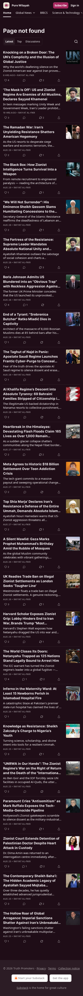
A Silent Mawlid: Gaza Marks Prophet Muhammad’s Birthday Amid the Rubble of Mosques (28, 543)
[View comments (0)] (24, 80)
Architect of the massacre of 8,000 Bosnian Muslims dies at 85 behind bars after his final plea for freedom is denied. (31, 331)
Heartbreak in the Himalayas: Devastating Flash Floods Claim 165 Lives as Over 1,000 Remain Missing (32, 431)
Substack (22, 988)
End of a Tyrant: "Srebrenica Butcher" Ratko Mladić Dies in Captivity (27, 319)
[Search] (76, 41)
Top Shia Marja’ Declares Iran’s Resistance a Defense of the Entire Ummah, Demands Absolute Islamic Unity (32, 506)
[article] (41, 66)
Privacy (41, 968)
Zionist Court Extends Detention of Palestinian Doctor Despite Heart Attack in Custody (31, 843)
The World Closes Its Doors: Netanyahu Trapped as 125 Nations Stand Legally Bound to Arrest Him (31, 656)
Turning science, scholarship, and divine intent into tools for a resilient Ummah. (29, 742)
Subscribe (61, 5)
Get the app (60, 978)
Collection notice (69, 968)
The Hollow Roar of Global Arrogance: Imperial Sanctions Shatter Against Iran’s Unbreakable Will (31, 918)
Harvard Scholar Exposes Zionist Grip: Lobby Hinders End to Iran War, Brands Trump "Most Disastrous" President (29, 619)
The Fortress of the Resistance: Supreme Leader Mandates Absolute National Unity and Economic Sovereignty (28, 244)
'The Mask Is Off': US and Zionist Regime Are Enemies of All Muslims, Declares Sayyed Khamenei (32, 94)
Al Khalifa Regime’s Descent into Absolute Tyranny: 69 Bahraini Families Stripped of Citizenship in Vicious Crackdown (31, 394)
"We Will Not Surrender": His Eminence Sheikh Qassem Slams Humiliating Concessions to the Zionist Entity (29, 207)
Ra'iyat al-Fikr (25, 75)
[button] (7, 13)
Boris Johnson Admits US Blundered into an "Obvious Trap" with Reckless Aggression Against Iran (31, 282)
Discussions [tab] (32, 41)
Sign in (75, 5)
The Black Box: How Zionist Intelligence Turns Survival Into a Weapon (30, 169)
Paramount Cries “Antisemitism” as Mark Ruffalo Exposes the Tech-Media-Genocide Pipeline (31, 805)
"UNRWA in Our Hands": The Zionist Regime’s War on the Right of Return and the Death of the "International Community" (32, 768)
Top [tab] (19, 41)
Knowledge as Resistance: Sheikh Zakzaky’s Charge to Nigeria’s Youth (30, 730)
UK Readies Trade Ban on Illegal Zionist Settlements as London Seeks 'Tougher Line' (28, 581)
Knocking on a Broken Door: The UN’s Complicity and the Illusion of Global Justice (31, 57)
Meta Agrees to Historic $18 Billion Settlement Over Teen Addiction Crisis (31, 468)
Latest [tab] (9, 41)
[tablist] (22, 41)
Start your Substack (31, 978)
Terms (52, 968)
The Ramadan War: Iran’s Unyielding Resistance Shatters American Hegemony (28, 131)
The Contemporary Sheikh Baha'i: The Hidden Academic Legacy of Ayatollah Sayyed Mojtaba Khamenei (30, 881)
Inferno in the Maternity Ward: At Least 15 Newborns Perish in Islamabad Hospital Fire (30, 693)
